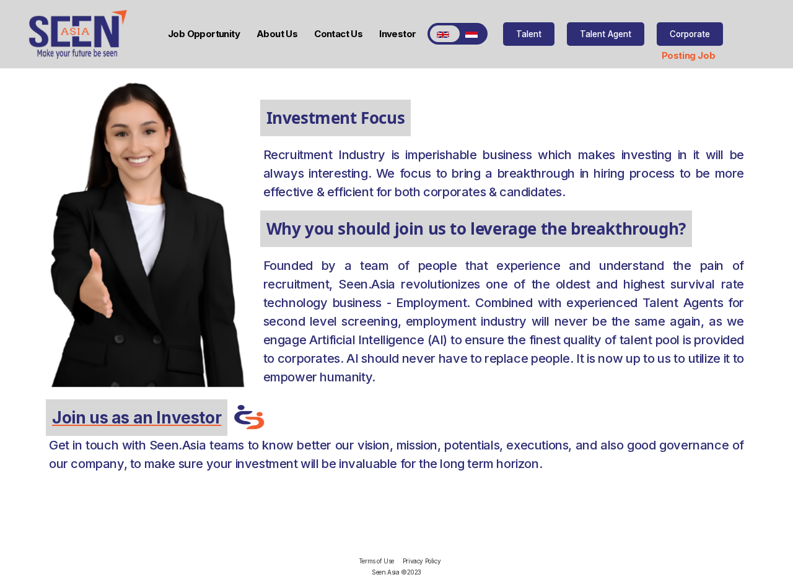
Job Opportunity (204, 34)
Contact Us (338, 34)
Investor (397, 34)
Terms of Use (376, 561)
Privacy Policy (421, 561)
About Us (276, 34)
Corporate (690, 34)
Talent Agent (605, 34)
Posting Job (689, 55)
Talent (528, 34)
